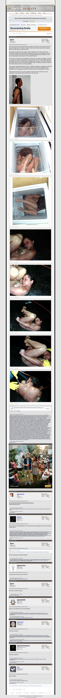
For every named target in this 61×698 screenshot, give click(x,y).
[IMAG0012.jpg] (30, 157)
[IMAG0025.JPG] (30, 386)
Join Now (43, 28)
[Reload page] (10, 15)
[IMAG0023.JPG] (30, 315)
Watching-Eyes (21, 565)
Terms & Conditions (26, 692)
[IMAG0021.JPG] (30, 245)
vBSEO (35, 697)
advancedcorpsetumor (23, 645)
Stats (46, 692)
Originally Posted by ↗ (16, 550)
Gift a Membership (41, 692)
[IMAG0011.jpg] (30, 122)
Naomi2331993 (21, 599)
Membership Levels (33, 692)
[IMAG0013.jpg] (30, 201)
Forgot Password (18, 692)
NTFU (50, 692)
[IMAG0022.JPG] (30, 280)
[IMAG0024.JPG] (30, 351)
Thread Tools (49, 33)
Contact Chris (12, 692)
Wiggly (12, 39)
